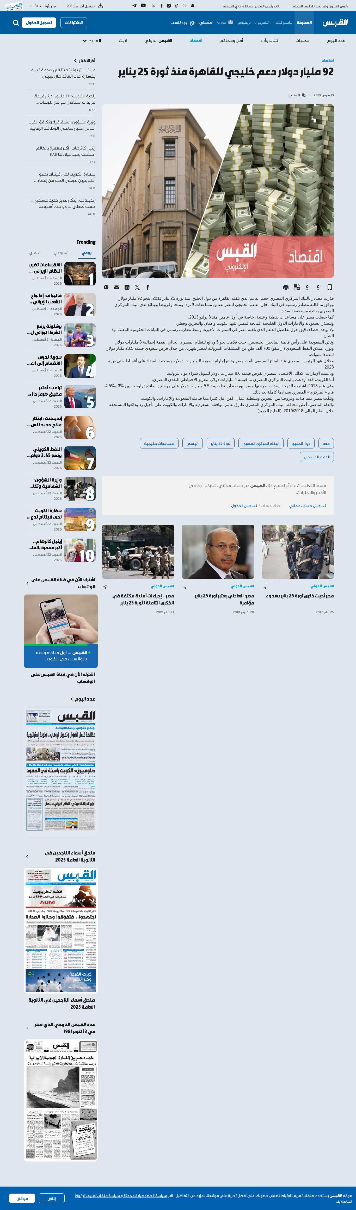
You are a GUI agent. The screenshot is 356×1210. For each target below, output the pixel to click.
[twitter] (137, 287)
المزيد (95, 40)
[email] (116, 287)
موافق (22, 1198)
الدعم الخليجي (317, 456)
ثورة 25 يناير (220, 443)
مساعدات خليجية (159, 443)
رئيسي (193, 443)
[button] (330, 287)
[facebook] (148, 287)
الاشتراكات (74, 22)
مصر (326, 443)
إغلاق (51, 1198)
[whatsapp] (106, 287)
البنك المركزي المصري (261, 443)
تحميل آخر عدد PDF (81, 6)
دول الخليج (301, 443)
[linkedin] (127, 287)
